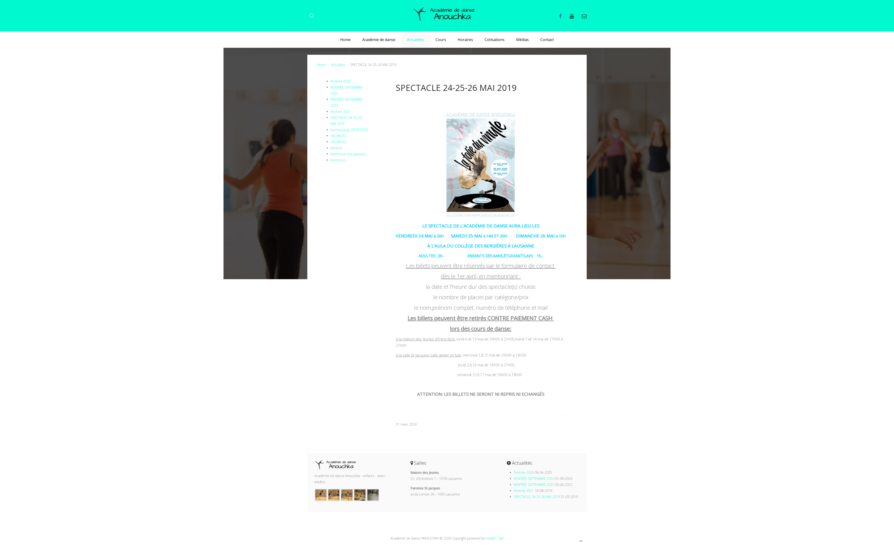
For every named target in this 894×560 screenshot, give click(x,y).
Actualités (415, 39)
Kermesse (338, 160)
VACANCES (338, 136)
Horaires (465, 39)
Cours (441, 39)
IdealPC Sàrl (495, 538)
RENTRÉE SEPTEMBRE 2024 (534, 478)
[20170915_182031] (373, 494)
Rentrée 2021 (341, 111)
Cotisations (495, 39)
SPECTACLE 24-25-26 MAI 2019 (537, 497)
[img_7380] (347, 494)
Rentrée (336, 148)
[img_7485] (360, 494)
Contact (547, 39)
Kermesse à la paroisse (348, 154)
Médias (522, 39)
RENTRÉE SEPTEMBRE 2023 (534, 484)
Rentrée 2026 (341, 81)
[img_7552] (334, 494)
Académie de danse (378, 39)
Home (345, 39)
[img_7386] (321, 494)
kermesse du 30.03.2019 (349, 129)
